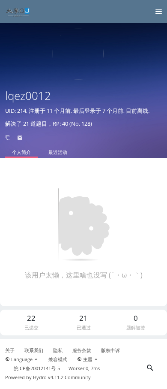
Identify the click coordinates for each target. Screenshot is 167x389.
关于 (10, 350)
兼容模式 (57, 359)
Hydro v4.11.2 (48, 377)
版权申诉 (110, 350)
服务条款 (81, 350)
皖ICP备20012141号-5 (37, 368)
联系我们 (33, 350)
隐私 (58, 350)
